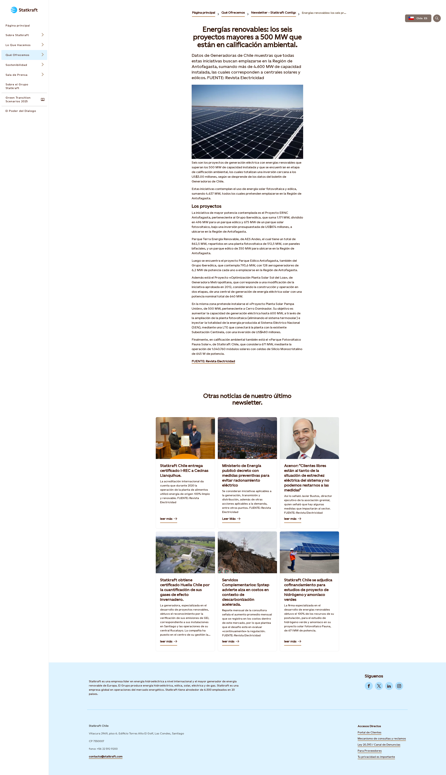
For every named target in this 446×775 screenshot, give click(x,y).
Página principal (203, 12)
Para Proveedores (370, 750)
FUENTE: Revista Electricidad (213, 361)
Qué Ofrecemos (233, 12)
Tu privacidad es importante (376, 756)
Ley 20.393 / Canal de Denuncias (379, 744)
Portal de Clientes (369, 732)
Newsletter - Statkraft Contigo (274, 12)
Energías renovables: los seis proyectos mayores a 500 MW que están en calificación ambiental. (324, 12)
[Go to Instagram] (399, 686)
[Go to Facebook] (369, 686)
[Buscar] (437, 18)
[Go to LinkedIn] (389, 686)
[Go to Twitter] (379, 686)
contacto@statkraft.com (105, 756)
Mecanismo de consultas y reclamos (382, 738)
